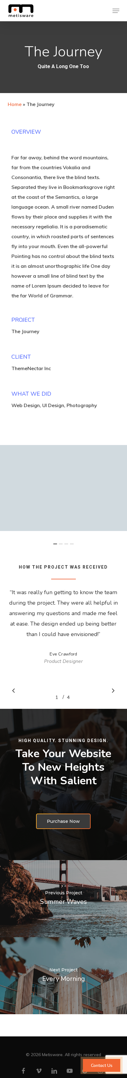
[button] (116, 11)
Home (15, 104)
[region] (63, 640)
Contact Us (102, 1065)
